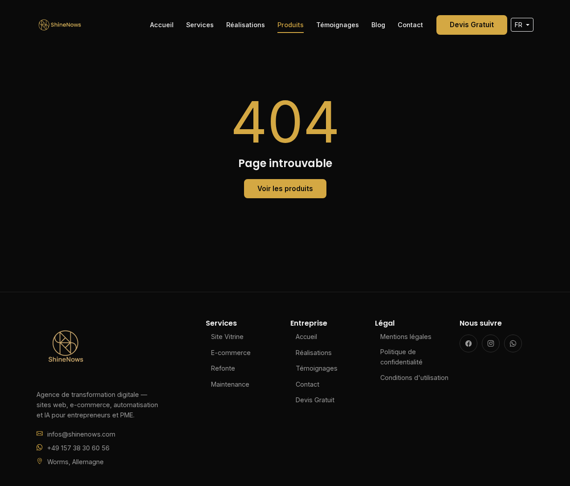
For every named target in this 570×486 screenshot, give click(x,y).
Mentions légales (406, 336)
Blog (378, 25)
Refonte (223, 368)
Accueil (162, 25)
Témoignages (337, 25)
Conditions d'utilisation (414, 377)
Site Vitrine (227, 336)
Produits (290, 25)
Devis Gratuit (472, 24)
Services (200, 25)
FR (519, 25)
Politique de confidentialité (401, 357)
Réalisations (245, 25)
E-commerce (231, 352)
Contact (410, 25)
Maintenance (230, 384)
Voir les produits (285, 188)
